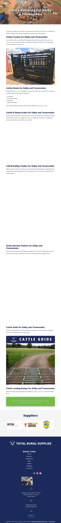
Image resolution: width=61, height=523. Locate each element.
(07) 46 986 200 (31, 517)
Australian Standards (38, 391)
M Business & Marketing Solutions (40, 521)
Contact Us (29, 468)
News (29, 461)
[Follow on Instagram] (37, 473)
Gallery (29, 463)
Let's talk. (44, 105)
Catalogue (29, 466)
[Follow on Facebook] (34, 473)
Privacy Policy (52, 521)
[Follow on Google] (40, 473)
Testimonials (29, 459)
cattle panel (17, 91)
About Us (29, 456)
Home (29, 454)
